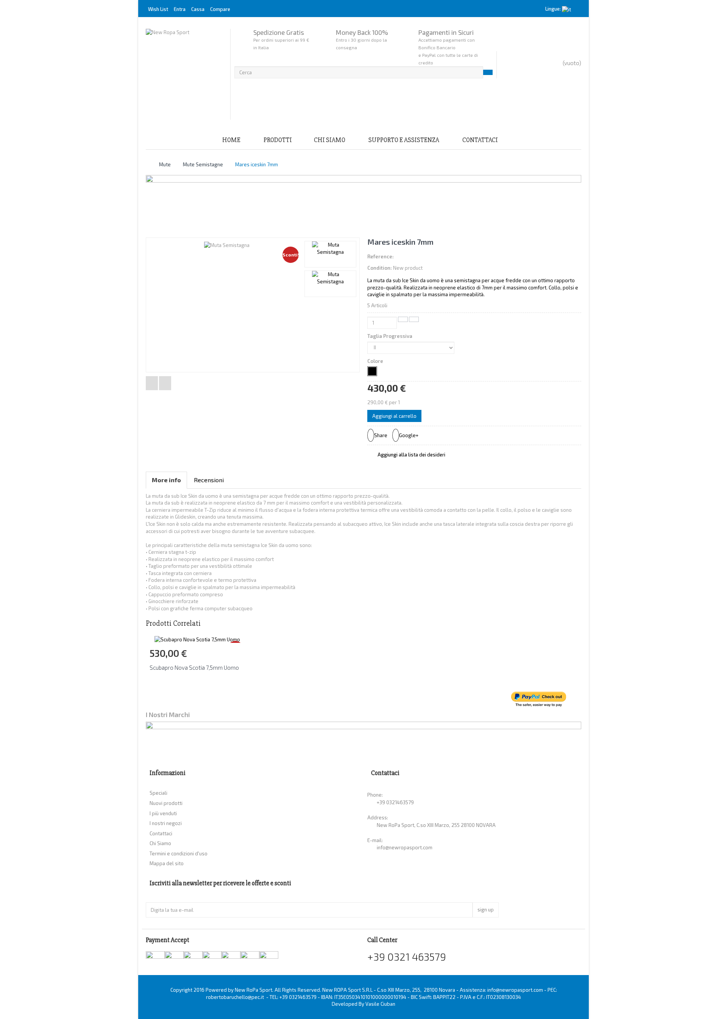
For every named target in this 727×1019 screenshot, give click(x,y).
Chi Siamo (329, 140)
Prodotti (278, 140)
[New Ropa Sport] (186, 74)
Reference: (380, 256)
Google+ (408, 435)
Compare (220, 9)
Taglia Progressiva (390, 336)
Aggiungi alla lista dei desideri (410, 455)
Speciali (158, 793)
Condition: (379, 268)
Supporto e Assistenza (403, 140)
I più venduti (163, 813)
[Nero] (372, 371)
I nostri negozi (166, 823)
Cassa (197, 9)
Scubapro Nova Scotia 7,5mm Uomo (194, 667)
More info (166, 479)
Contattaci (480, 140)
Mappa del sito (167, 863)
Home (231, 140)
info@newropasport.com (404, 847)
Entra (180, 9)
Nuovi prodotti (166, 803)
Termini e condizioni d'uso (178, 853)
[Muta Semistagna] (330, 254)
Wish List (158, 9)
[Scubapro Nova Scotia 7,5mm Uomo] (197, 639)
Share (380, 435)
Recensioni (209, 479)
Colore (375, 361)
